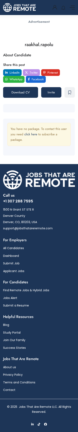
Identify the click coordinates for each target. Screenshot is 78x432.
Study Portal (12, 332)
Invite (51, 92)
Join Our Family (14, 340)
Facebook (37, 79)
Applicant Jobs (13, 271)
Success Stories (14, 348)
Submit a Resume (16, 305)
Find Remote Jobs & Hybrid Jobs (26, 290)
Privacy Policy (13, 375)
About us (9, 367)
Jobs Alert (10, 298)
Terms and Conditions (19, 382)
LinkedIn (14, 72)
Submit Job (11, 263)
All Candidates (13, 248)
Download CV (20, 92)
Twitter (33, 72)
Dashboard (11, 256)
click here (30, 134)
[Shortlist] (69, 92)
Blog (6, 325)
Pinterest (52, 72)
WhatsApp (15, 79)
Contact (9, 390)
